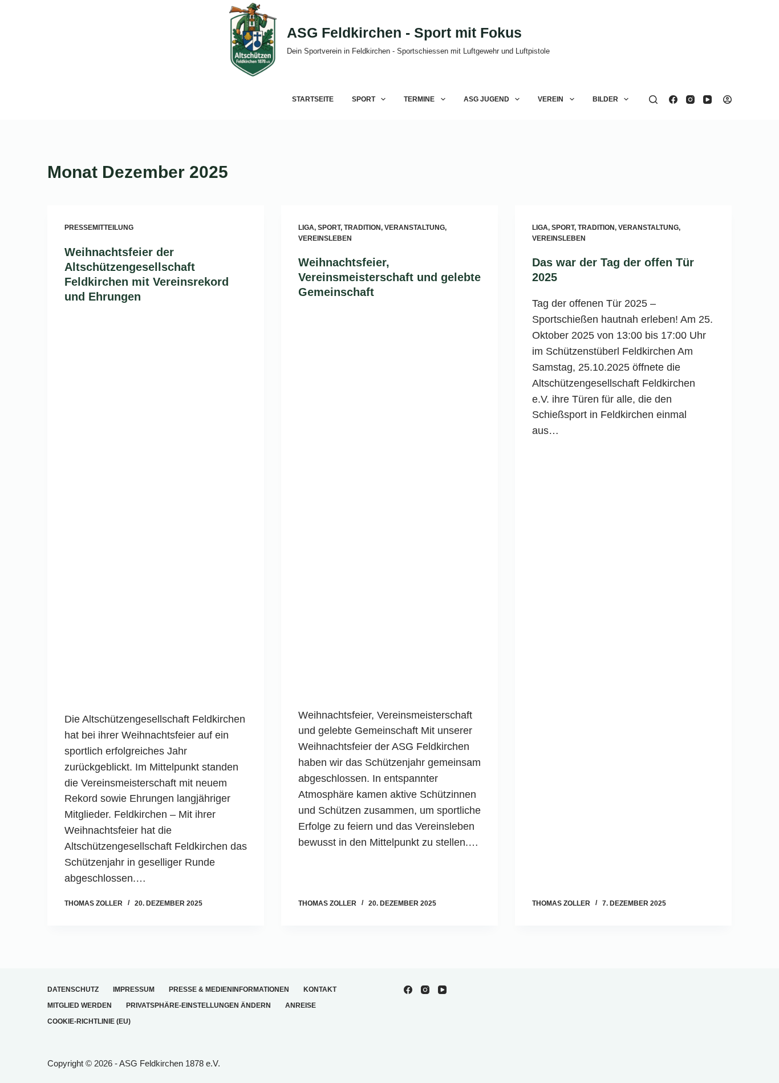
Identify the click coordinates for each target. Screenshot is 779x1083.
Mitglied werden (79, 1005)
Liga (306, 228)
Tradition (362, 228)
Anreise (300, 1005)
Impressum (134, 989)
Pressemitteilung (98, 228)
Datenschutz (73, 989)
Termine (419, 99)
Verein (550, 99)
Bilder (605, 99)
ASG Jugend (486, 99)
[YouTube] (707, 99)
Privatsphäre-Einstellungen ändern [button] (198, 1005)
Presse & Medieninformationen (229, 989)
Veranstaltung (414, 228)
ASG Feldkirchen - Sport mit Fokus (404, 32)
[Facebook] (673, 99)
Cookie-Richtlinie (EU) (89, 1021)
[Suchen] (653, 99)
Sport (363, 99)
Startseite (313, 99)
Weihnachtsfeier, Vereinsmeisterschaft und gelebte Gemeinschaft (389, 277)
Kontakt (319, 989)
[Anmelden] (727, 99)
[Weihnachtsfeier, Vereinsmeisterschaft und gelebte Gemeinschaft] (389, 503)
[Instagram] (690, 99)
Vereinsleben (325, 238)
